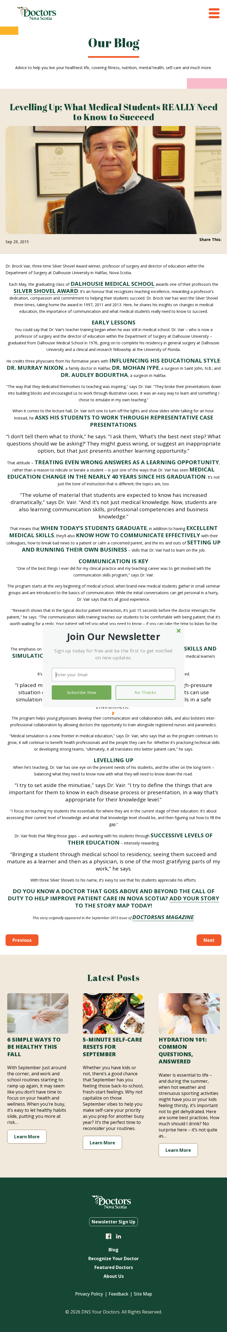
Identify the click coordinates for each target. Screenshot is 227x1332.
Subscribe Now (81, 692)
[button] (114, 637)
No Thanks (145, 692)
